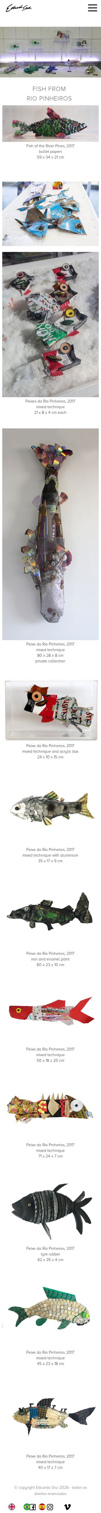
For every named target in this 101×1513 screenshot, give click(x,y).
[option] (28, 1506)
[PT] (28, 1506)
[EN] (13, 1506)
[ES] (43, 1506)
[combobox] (13, 1506)
